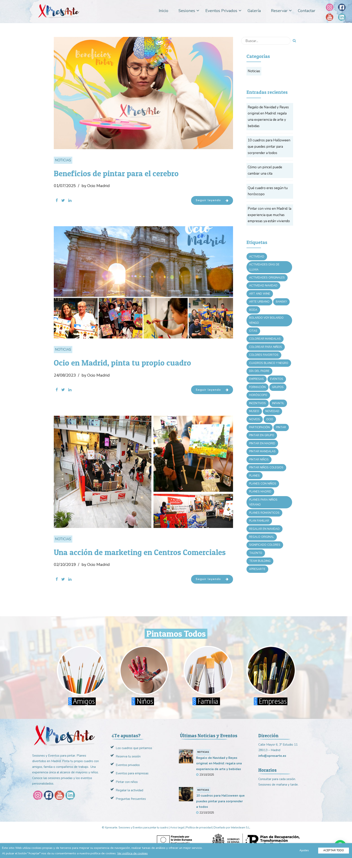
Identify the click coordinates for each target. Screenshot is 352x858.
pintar (281, 427)
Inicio (163, 10)
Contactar (306, 10)
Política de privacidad (199, 827)
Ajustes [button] (304, 850)
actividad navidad (263, 285)
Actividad (256, 256)
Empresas (256, 379)
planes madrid (260, 491)
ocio (269, 419)
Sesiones (186, 10)
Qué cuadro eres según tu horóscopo (268, 191)
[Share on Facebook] (57, 201)
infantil (278, 403)
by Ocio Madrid (95, 185)
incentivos (257, 403)
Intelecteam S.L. (240, 827)
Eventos (276, 379)
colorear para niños (265, 347)
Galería (254, 10)
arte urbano (259, 302)
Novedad (272, 411)
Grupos (278, 387)
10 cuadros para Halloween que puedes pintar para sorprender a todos (269, 146)
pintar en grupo (261, 435)
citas (253, 331)
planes (254, 476)
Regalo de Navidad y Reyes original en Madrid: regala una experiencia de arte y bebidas (268, 116)
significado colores (264, 545)
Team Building (260, 561)
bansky (281, 302)
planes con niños (262, 484)
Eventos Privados (221, 10)
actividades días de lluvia (264, 267)
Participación (259, 427)
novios (254, 419)
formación (257, 387)
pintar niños (259, 459)
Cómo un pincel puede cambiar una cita (265, 170)
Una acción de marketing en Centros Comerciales (140, 552)
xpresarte (257, 569)
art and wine (259, 294)
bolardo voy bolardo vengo (266, 320)
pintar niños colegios (266, 467)
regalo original (261, 537)
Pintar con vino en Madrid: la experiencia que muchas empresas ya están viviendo (269, 214)
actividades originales (267, 277)
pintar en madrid (262, 443)
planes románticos (264, 513)
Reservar (279, 10)
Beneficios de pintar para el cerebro (116, 173)
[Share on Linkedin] (70, 201)
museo (254, 411)
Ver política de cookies (132, 853)
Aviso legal (177, 827)
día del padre (259, 371)
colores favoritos (263, 355)
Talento (255, 553)
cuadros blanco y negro (268, 363)
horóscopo (258, 395)
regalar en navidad (264, 529)
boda (253, 310)
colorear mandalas (265, 339)
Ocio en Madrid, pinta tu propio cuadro (122, 363)
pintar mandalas (262, 451)
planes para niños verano (263, 502)
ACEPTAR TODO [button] (333, 850)
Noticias (63, 160)
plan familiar (259, 521)
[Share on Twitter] (63, 201)
